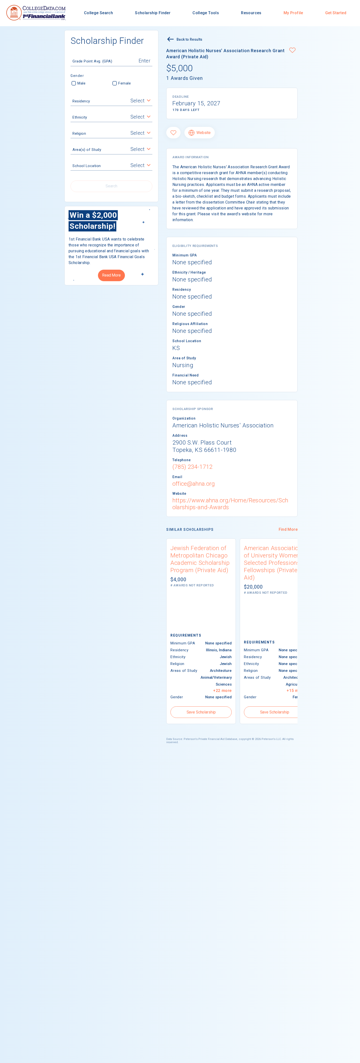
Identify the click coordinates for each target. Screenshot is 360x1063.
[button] (292, 51)
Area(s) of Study (86, 149)
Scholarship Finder (152, 13)
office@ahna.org (193, 483)
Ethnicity (79, 117)
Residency (81, 101)
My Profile (293, 13)
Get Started (335, 13)
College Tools (205, 13)
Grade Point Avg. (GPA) (92, 61)
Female (124, 83)
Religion (79, 133)
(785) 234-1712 (192, 466)
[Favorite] (173, 132)
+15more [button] (296, 690)
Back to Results (190, 39)
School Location (86, 166)
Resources (251, 13)
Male (81, 83)
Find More (288, 529)
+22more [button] (222, 690)
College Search (98, 13)
